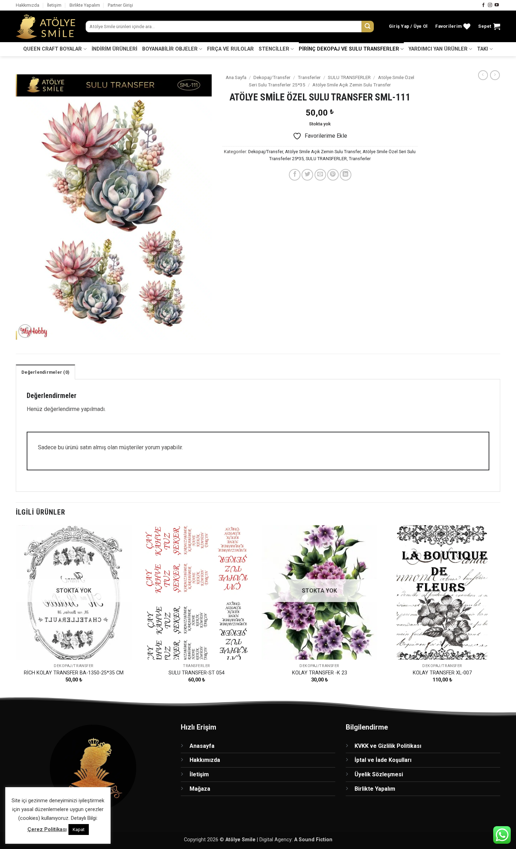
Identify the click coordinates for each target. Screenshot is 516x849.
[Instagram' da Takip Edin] (490, 5)
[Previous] (16, 610)
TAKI (482, 49)
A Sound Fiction (313, 840)
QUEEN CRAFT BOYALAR (52, 49)
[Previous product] (495, 75)
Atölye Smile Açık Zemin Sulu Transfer (351, 84)
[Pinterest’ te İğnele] (333, 175)
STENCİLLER (274, 49)
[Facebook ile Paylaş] (294, 175)
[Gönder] (367, 27)
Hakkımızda (27, 5)
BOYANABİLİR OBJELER (170, 49)
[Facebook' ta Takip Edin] (483, 5)
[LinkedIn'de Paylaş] (345, 175)
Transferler (309, 77)
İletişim (54, 5)
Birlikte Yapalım (85, 5)
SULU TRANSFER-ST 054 (196, 673)
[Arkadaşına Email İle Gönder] (320, 175)
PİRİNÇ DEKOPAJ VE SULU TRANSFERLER (349, 49)
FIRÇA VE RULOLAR (230, 49)
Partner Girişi (120, 5)
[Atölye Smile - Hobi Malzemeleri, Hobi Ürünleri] (45, 26)
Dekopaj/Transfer (272, 77)
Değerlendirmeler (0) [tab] (45, 372)
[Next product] (483, 75)
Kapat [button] (79, 829)
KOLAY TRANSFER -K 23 (319, 673)
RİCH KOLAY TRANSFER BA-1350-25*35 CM (74, 673)
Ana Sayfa (236, 77)
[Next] (500, 610)
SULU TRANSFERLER (349, 77)
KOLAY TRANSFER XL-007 (442, 673)
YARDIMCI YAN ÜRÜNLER (438, 49)
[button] (408, 26)
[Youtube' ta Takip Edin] (497, 5)
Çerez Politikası (47, 829)
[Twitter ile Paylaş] (307, 175)
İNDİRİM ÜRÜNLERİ (114, 49)
